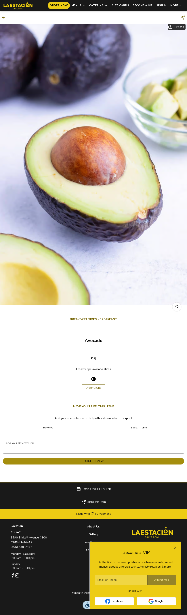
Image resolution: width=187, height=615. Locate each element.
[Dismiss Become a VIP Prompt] (175, 547)
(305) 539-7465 (22, 547)
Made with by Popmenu (57, 513)
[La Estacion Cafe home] (19, 5)
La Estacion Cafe (152, 533)
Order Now (59, 5)
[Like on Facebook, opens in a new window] (13, 576)
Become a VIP (143, 5)
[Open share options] (183, 17)
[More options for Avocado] (176, 306)
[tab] (48, 427)
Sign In (161, 5)
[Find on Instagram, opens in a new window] (17, 576)
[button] (78, 5)
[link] (93, 387)
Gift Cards (120, 5)
